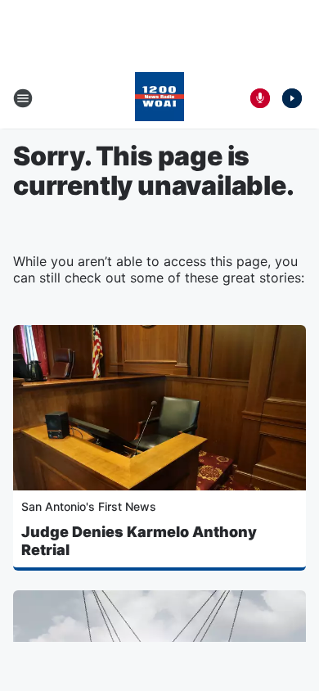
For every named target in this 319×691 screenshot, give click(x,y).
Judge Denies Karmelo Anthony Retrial (139, 540)
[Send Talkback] (260, 98)
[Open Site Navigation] (23, 98)
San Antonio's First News (88, 506)
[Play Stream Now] (292, 98)
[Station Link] (159, 98)
